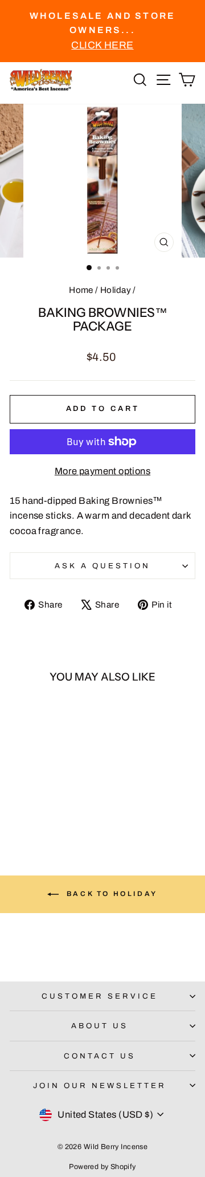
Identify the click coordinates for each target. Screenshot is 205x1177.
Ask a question (102, 565)
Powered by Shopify (102, 1167)
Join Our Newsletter (99, 1085)
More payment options (102, 471)
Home (81, 290)
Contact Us (100, 1056)
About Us (99, 1025)
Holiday (115, 290)
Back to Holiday (110, 894)
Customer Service (100, 996)
